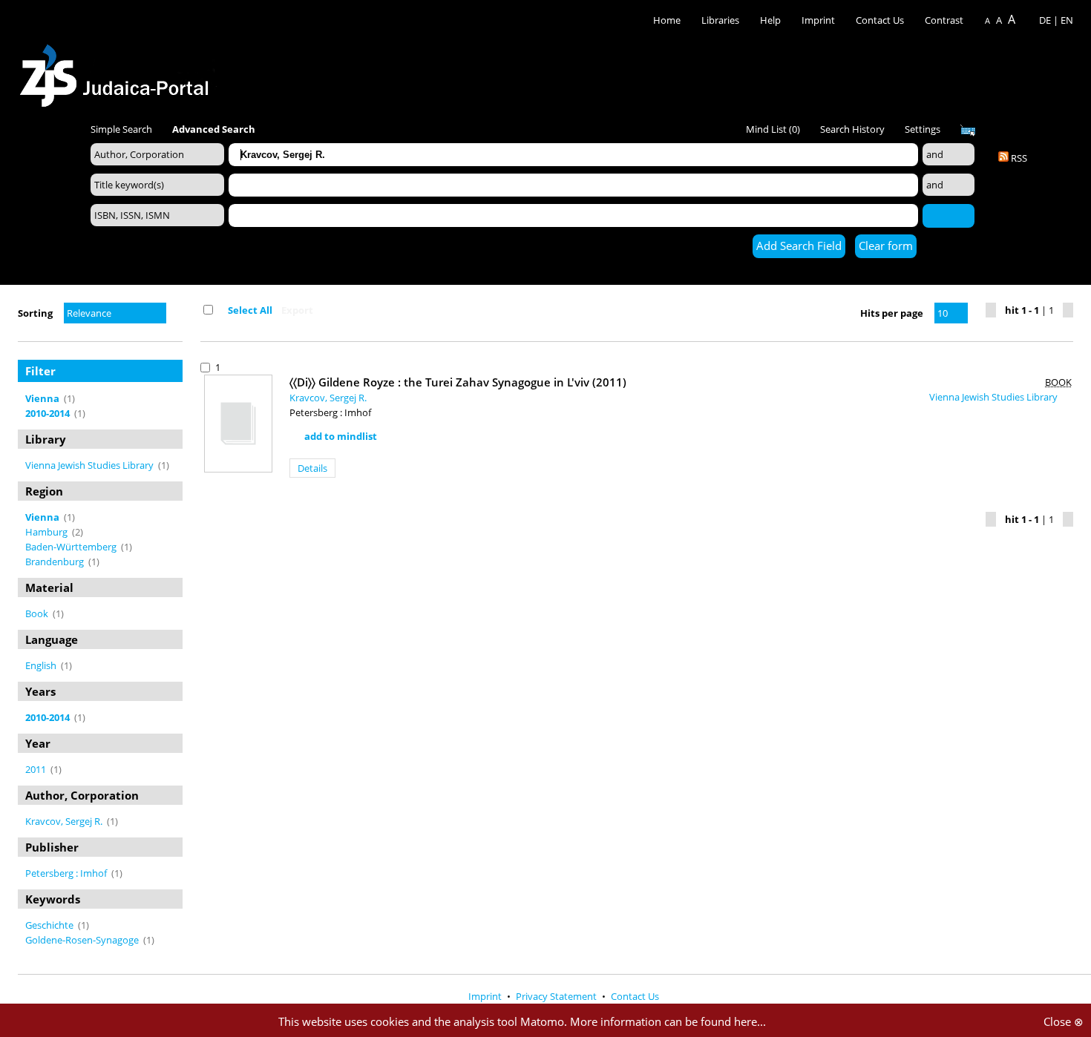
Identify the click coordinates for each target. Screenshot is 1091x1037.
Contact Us (881, 20)
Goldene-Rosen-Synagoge (83, 940)
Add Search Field (799, 245)
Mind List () (773, 129)
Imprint (818, 20)
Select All (250, 310)
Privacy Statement (557, 996)
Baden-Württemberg (72, 546)
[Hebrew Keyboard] (967, 130)
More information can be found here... (668, 1021)
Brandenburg (55, 561)
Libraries (720, 20)
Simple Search (121, 129)
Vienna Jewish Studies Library (90, 465)
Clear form (886, 245)
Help (770, 20)
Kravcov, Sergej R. (65, 821)
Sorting (35, 313)
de (1045, 20)
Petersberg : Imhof (67, 873)
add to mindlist (340, 436)
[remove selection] (179, 398)
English (42, 665)
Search (948, 215)
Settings (922, 129)
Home (667, 20)
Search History (852, 129)
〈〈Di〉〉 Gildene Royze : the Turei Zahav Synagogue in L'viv (457, 382)
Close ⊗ (1064, 1021)
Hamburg (47, 532)
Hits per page (891, 313)
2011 (36, 769)
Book (37, 613)
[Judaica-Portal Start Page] (118, 71)
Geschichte (50, 925)
